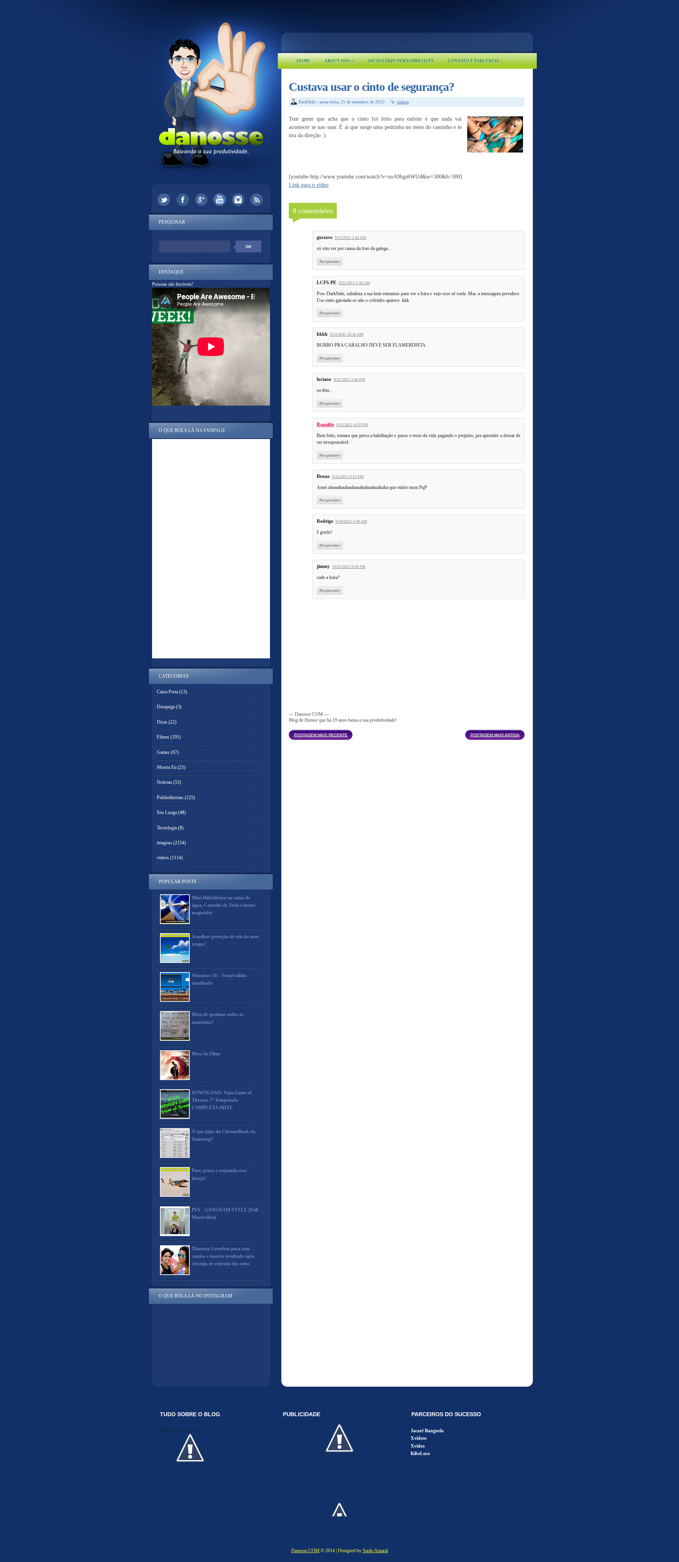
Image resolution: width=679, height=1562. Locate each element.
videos (403, 101)
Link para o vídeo (308, 185)
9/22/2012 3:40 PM (349, 379)
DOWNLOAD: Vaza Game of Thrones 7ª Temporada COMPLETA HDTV (221, 1100)
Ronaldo (325, 424)
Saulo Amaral (375, 1550)
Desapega (166, 706)
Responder (329, 261)
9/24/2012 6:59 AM (351, 521)
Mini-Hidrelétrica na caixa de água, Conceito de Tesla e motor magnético (223, 905)
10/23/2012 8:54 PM (348, 566)
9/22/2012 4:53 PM (352, 425)
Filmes (163, 737)
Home (303, 61)
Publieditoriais (170, 797)
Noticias (164, 782)
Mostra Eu (166, 767)
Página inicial (408, 732)
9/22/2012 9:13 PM (347, 476)
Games (163, 752)
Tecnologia (167, 828)
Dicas (162, 722)
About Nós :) (339, 61)
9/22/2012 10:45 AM (346, 334)
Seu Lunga (167, 812)
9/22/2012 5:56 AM (354, 283)
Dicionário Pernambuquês (401, 61)
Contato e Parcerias (473, 61)
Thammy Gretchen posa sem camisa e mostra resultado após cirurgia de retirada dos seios (223, 1256)
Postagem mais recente (320, 735)
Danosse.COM (305, 1550)
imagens (164, 842)
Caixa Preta (167, 692)
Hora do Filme (206, 1054)
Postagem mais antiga (494, 735)
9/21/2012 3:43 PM (350, 237)
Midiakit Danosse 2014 (181, 1430)
